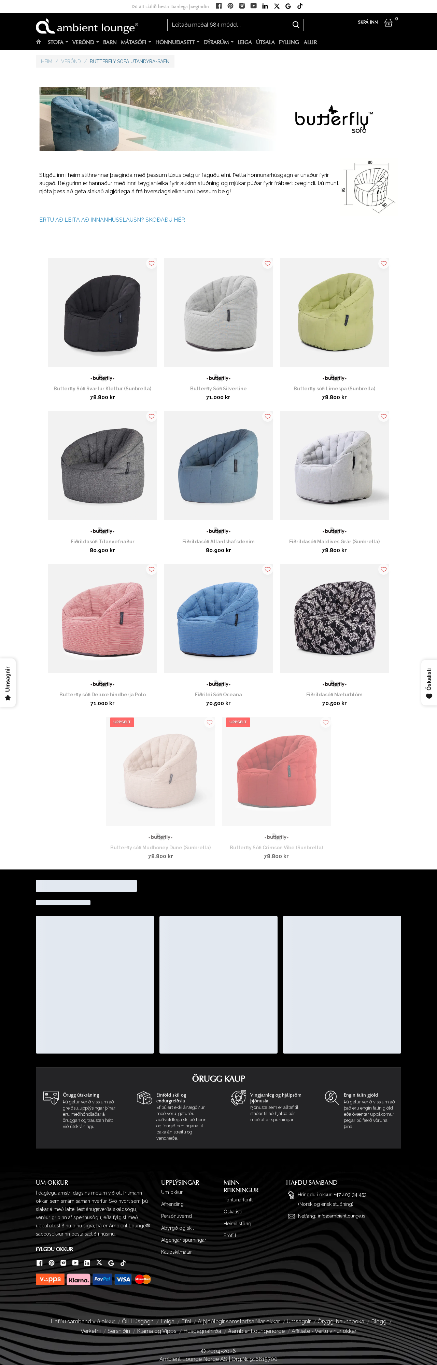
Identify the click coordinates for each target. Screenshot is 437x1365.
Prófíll (230, 1235)
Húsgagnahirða (202, 1331)
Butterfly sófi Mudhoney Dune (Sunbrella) (160, 847)
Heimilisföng (237, 1223)
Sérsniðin (119, 1331)
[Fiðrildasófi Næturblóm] (334, 621)
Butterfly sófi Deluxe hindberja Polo (102, 694)
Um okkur (172, 1192)
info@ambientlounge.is (341, 1215)
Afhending (172, 1204)
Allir (310, 42)
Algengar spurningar (183, 1240)
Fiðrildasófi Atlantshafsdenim (218, 541)
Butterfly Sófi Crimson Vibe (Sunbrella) (276, 847)
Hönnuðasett (175, 42)
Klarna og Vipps (157, 1331)
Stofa (56, 42)
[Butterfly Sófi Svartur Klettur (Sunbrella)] (102, 315)
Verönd (83, 42)
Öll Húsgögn (138, 1321)
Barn (110, 42)
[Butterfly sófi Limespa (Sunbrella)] (334, 315)
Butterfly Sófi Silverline (218, 388)
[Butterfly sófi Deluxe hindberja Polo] (102, 621)
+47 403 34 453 (350, 1194)
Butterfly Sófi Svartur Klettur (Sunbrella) (102, 388)
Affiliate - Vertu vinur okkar (324, 1331)
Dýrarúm (216, 42)
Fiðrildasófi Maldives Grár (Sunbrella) (334, 541)
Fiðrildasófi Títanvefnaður (103, 541)
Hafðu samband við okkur (83, 1321)
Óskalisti (233, 1211)
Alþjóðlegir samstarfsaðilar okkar (239, 1321)
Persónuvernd (176, 1216)
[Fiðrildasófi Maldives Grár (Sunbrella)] (334, 468)
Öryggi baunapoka (341, 1321)
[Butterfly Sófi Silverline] (218, 315)
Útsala (265, 42)
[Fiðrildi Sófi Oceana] (218, 621)
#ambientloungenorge (256, 1331)
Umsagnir (299, 1321)
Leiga (245, 42)
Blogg (378, 1321)
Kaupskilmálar (176, 1252)
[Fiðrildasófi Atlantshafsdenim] (218, 468)
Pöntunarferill (238, 1199)
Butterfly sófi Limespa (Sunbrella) (334, 388)
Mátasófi (133, 42)
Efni (186, 1321)
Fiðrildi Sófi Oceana (218, 694)
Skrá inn (368, 22)
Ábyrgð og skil (177, 1228)
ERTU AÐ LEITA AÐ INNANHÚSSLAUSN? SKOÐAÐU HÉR (112, 220)
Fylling (289, 42)
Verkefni (91, 1331)
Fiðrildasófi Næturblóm (334, 694)
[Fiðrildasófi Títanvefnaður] (102, 468)
